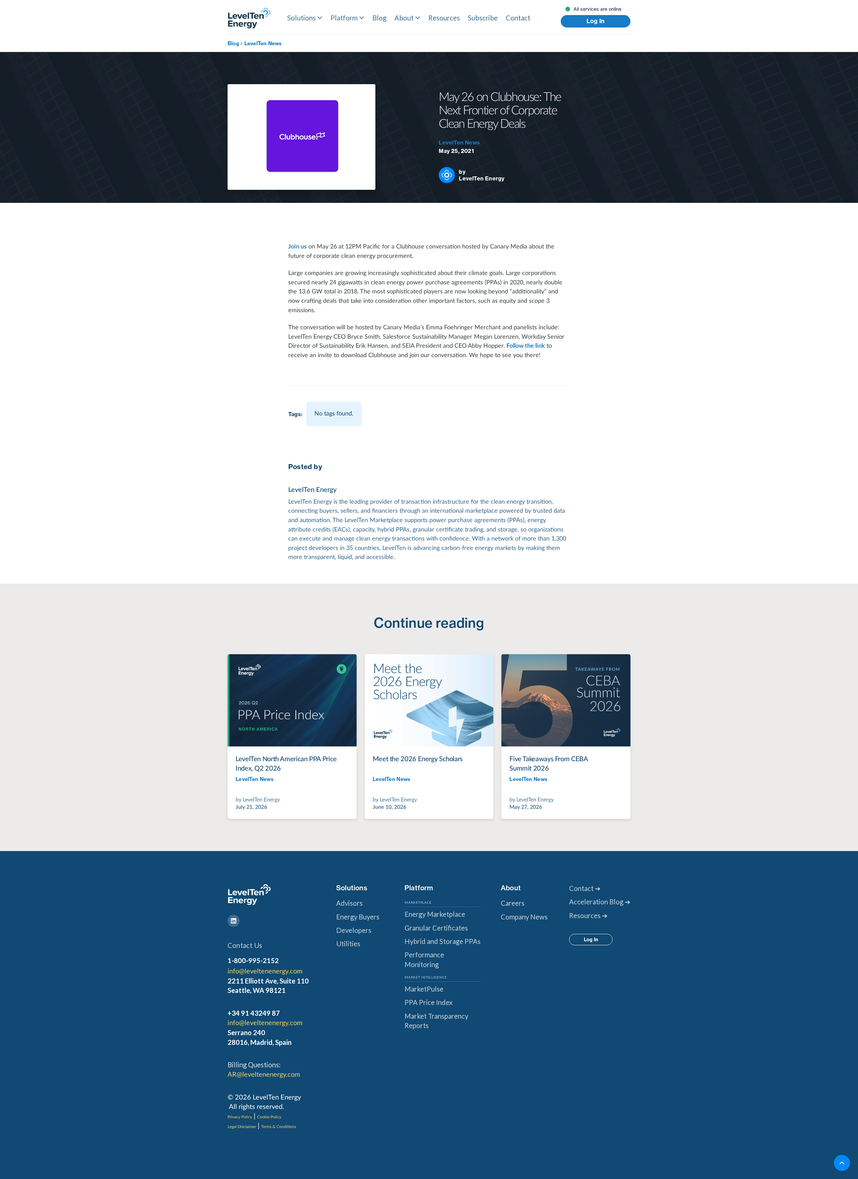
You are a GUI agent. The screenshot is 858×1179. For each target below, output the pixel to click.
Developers (353, 930)
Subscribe (483, 18)
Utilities (348, 944)
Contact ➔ (585, 888)
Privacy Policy (240, 1117)
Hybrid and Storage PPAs (443, 941)
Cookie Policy (269, 1117)
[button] (304, 17)
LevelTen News (263, 43)
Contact (518, 18)
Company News (524, 917)
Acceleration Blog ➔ (599, 902)
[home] (249, 18)
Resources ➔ (588, 915)
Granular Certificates (436, 928)
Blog (379, 18)
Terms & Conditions (278, 1127)
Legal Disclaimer (242, 1127)
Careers (513, 903)
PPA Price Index (428, 1002)
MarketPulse (424, 989)
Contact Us (245, 945)
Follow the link (525, 346)
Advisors (349, 903)
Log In (596, 21)
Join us (297, 246)
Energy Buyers (357, 917)
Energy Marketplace (435, 914)
